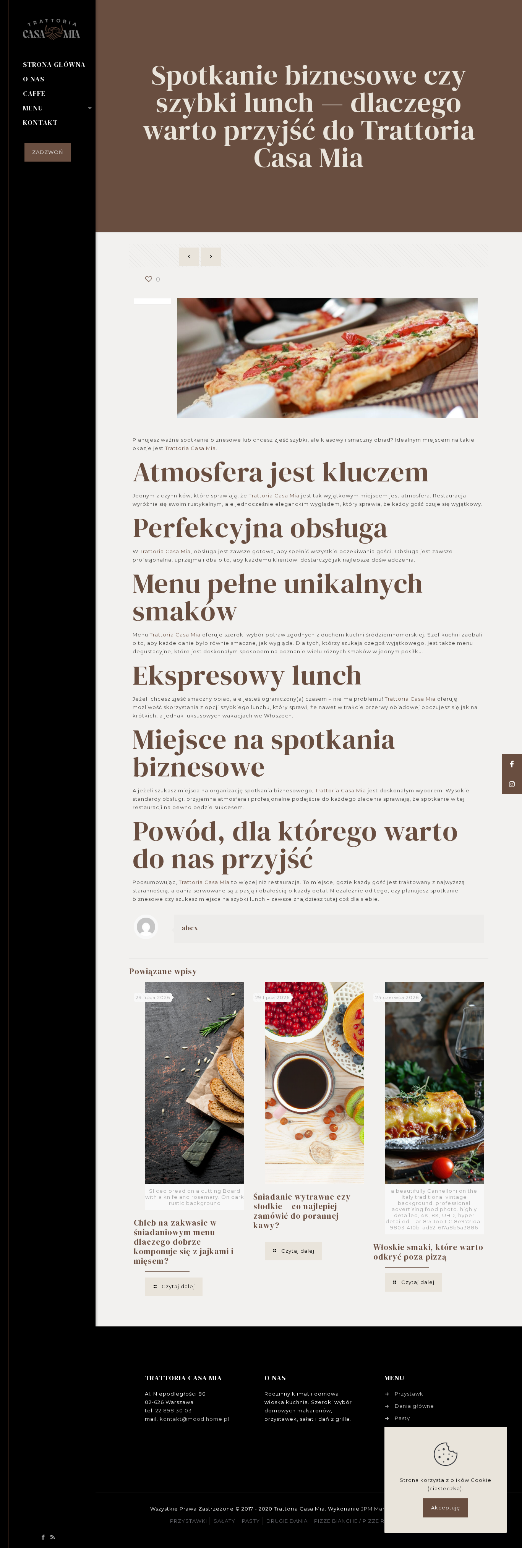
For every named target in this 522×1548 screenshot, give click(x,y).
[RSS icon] (53, 1537)
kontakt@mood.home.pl (194, 1419)
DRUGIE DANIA (287, 1521)
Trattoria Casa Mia (190, 448)
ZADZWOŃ (47, 152)
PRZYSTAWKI (188, 1521)
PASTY (251, 1521)
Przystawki (410, 1394)
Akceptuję (445, 1507)
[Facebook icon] (43, 1537)
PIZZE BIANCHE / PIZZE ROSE (355, 1521)
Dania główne (414, 1406)
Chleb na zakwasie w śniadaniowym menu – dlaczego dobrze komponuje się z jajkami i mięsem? (183, 1241)
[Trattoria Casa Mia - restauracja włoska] (59, 29)
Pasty (402, 1418)
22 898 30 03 (174, 1410)
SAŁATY (224, 1521)
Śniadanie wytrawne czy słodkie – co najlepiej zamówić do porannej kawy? (302, 1211)
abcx (190, 928)
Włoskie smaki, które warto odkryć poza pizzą (428, 1252)
